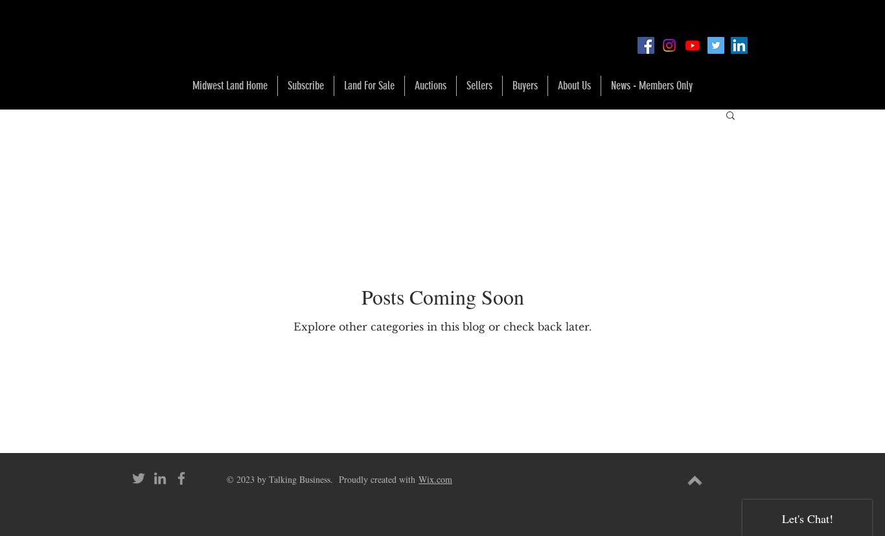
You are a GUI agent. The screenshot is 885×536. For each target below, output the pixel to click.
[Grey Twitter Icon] (138, 478)
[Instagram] (669, 45)
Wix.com (435, 479)
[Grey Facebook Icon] (181, 478)
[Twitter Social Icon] (715, 45)
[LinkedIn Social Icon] (739, 45)
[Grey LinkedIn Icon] (160, 478)
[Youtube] (692, 45)
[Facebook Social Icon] (646, 45)
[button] (369, 86)
